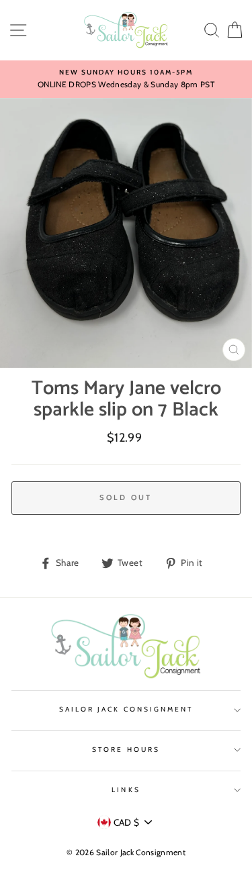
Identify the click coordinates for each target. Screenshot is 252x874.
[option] (126, 79)
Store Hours (126, 749)
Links (126, 789)
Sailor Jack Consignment (126, 709)
